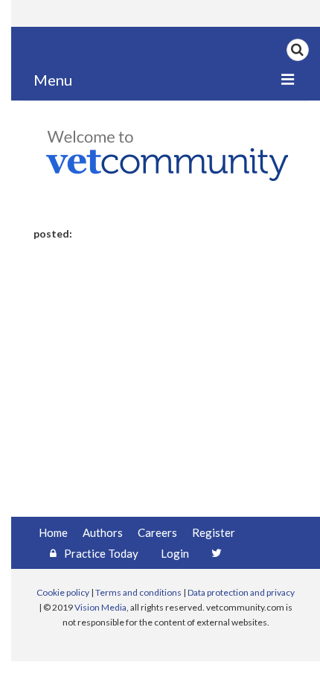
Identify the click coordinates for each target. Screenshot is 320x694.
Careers (157, 532)
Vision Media (100, 607)
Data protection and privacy (241, 592)
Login (175, 553)
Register (213, 532)
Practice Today (101, 553)
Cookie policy (62, 592)
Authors (103, 532)
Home (53, 532)
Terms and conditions (138, 592)
